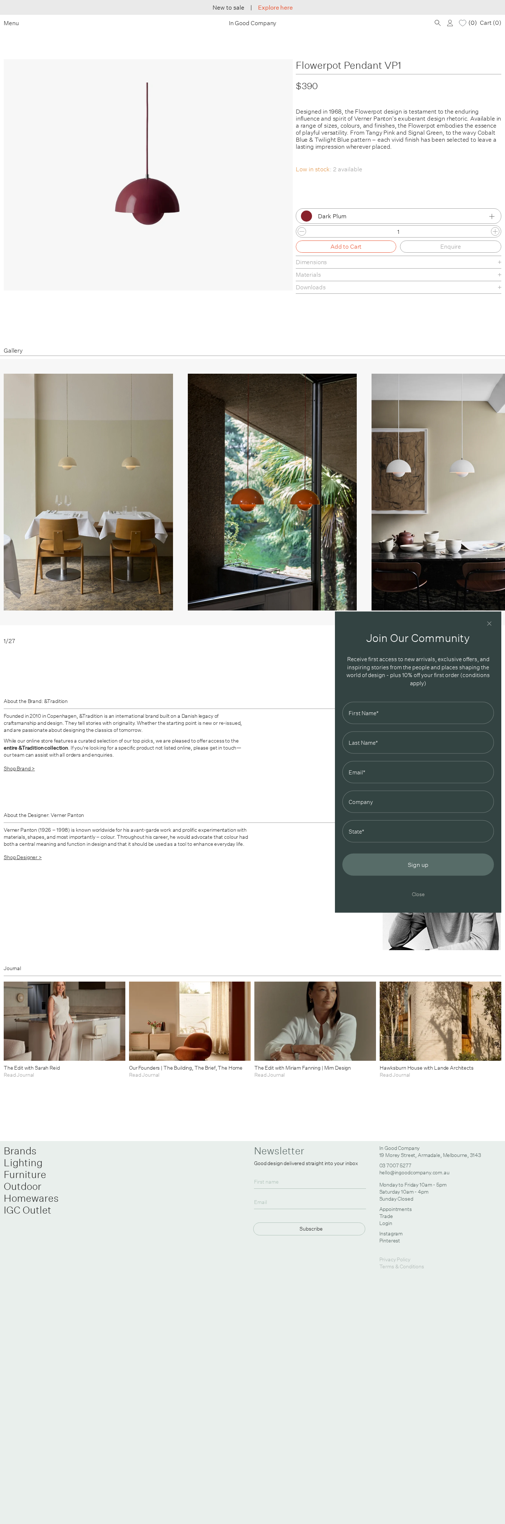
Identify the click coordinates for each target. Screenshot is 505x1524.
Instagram (391, 1233)
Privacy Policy (394, 1259)
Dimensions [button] (311, 262)
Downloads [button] (311, 287)
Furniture (25, 1174)
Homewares (31, 1198)
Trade (386, 1216)
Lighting (23, 1162)
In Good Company (253, 23)
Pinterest (389, 1240)
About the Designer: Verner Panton (44, 815)
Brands (20, 1150)
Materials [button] (308, 274)
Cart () (490, 22)
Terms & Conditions (401, 1266)
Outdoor (22, 1186)
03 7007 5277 (395, 1165)
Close (418, 894)
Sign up (418, 864)
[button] (479, 502)
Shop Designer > (23, 857)
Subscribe (311, 1228)
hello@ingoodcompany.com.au (414, 1172)
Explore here (275, 7)
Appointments (395, 1209)
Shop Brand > (19, 768)
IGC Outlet (27, 1210)
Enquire (450, 246)
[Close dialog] (489, 623)
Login (385, 1223)
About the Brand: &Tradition (36, 701)
